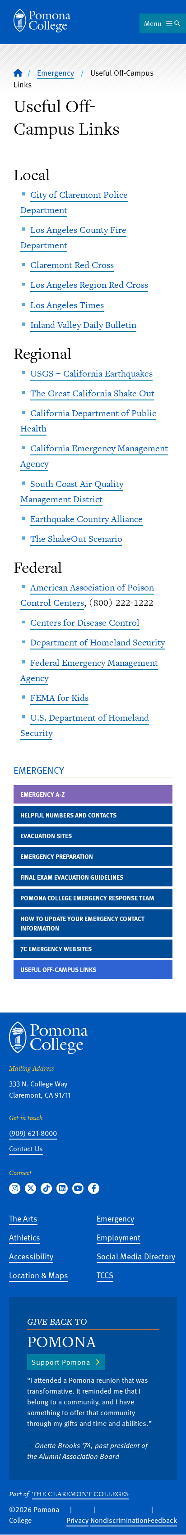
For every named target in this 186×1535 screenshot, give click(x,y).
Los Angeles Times (67, 305)
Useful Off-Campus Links (58, 969)
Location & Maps (38, 1275)
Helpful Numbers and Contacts (68, 815)
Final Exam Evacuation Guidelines (71, 877)
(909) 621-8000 (33, 1133)
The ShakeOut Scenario (76, 538)
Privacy (77, 1520)
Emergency (55, 72)
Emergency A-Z (42, 794)
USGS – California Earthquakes (91, 373)
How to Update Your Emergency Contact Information (82, 923)
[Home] (42, 20)
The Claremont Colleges (80, 1494)
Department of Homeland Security (97, 642)
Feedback (162, 1520)
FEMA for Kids (59, 697)
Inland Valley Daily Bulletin (83, 324)
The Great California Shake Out (92, 393)
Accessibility (31, 1256)
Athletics (24, 1237)
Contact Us (26, 1148)
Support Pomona (61, 1362)
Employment (118, 1237)
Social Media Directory (136, 1256)
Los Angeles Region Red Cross (89, 284)
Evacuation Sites (46, 835)
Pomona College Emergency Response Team (87, 898)
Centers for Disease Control (85, 622)
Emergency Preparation (56, 856)
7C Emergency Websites (56, 949)
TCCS (105, 1275)
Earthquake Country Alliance (86, 519)
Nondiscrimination (119, 1520)
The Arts (23, 1218)
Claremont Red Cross (72, 265)
